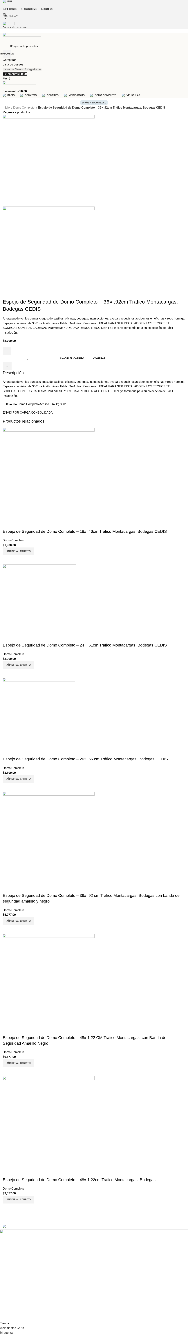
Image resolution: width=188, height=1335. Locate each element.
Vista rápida (17, 1208)
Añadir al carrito (72, 358)
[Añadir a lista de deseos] (7, 1172)
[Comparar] (7, 1208)
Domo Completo (24, 107)
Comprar (99, 358)
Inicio (6, 107)
